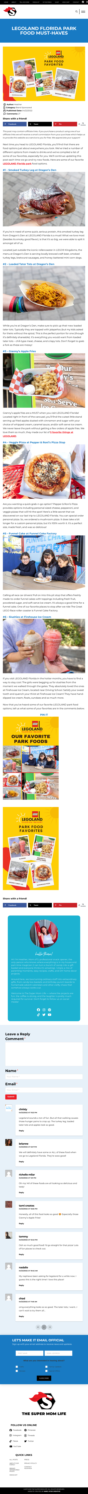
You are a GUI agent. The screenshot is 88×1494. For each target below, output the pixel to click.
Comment (15, 1039)
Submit (10, 1097)
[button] (76, 11)
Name (11, 1071)
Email (11, 1084)
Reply (21, 1131)
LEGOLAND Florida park (17, 163)
